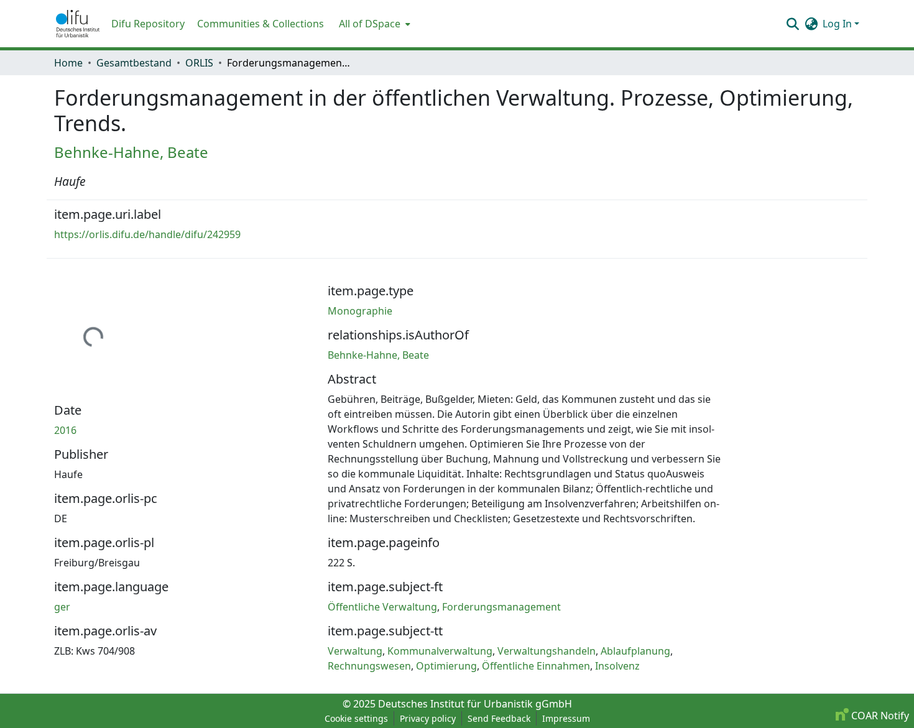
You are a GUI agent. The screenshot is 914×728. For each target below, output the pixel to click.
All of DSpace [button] (369, 23)
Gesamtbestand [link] (134, 63)
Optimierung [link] (446, 666)
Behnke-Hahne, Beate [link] (131, 152)
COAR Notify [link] (879, 715)
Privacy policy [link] (428, 718)
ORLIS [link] (199, 63)
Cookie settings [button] (356, 718)
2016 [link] (65, 430)
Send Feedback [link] (499, 718)
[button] (77, 23)
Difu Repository (148, 23)
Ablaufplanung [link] (635, 651)
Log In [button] (838, 23)
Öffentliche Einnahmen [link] (536, 666)
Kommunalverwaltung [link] (439, 651)
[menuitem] (373, 23)
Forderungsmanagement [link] (501, 607)
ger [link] (62, 607)
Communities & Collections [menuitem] (260, 23)
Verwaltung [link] (355, 651)
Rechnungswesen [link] (369, 666)
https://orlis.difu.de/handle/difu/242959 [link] (147, 234)
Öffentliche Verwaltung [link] (382, 607)
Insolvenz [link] (617, 666)
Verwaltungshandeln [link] (546, 651)
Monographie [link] (360, 311)
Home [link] (68, 63)
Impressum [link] (566, 718)
